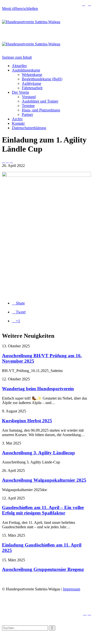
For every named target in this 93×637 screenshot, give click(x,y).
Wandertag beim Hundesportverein (38, 388)
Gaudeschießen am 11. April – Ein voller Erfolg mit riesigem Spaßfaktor (43, 510)
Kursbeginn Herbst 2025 (27, 420)
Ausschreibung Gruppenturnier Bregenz (43, 569)
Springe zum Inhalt (17, 57)
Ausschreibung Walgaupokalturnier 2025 (44, 480)
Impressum (71, 589)
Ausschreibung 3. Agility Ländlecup (38, 452)
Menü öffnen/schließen (20, 8)
